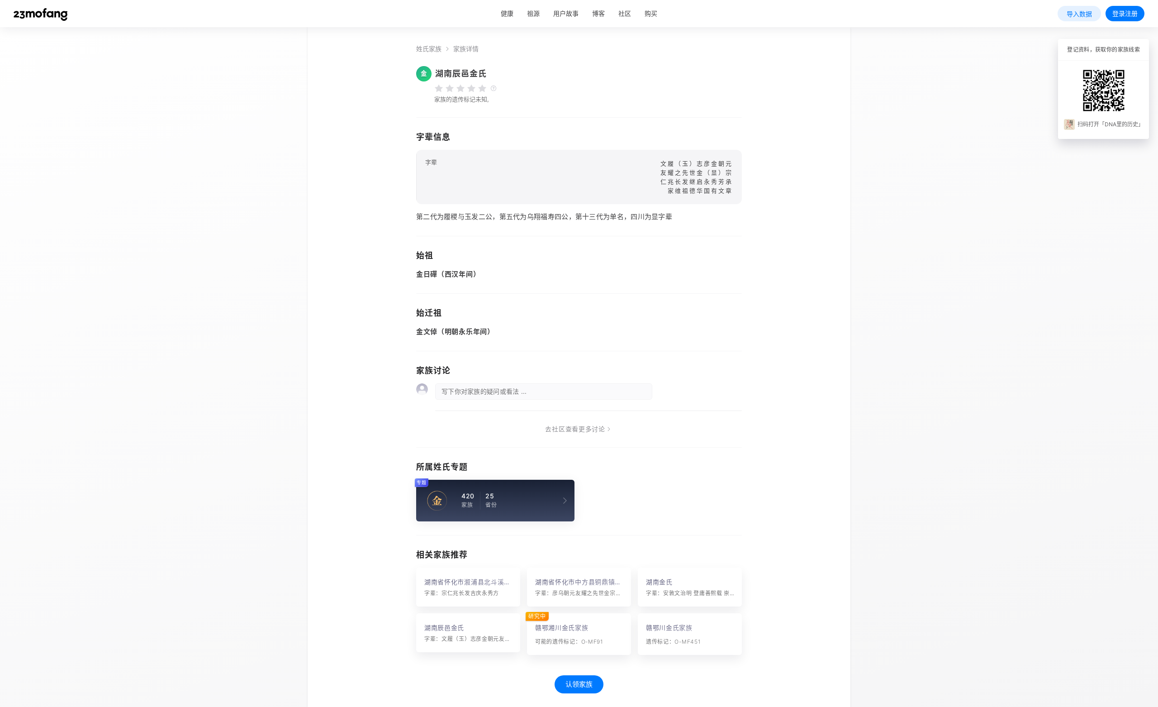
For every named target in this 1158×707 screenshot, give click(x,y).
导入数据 (1079, 14)
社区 (624, 13)
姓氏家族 (428, 49)
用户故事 (566, 13)
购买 (651, 13)
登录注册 (1125, 13)
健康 (507, 13)
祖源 (533, 13)
